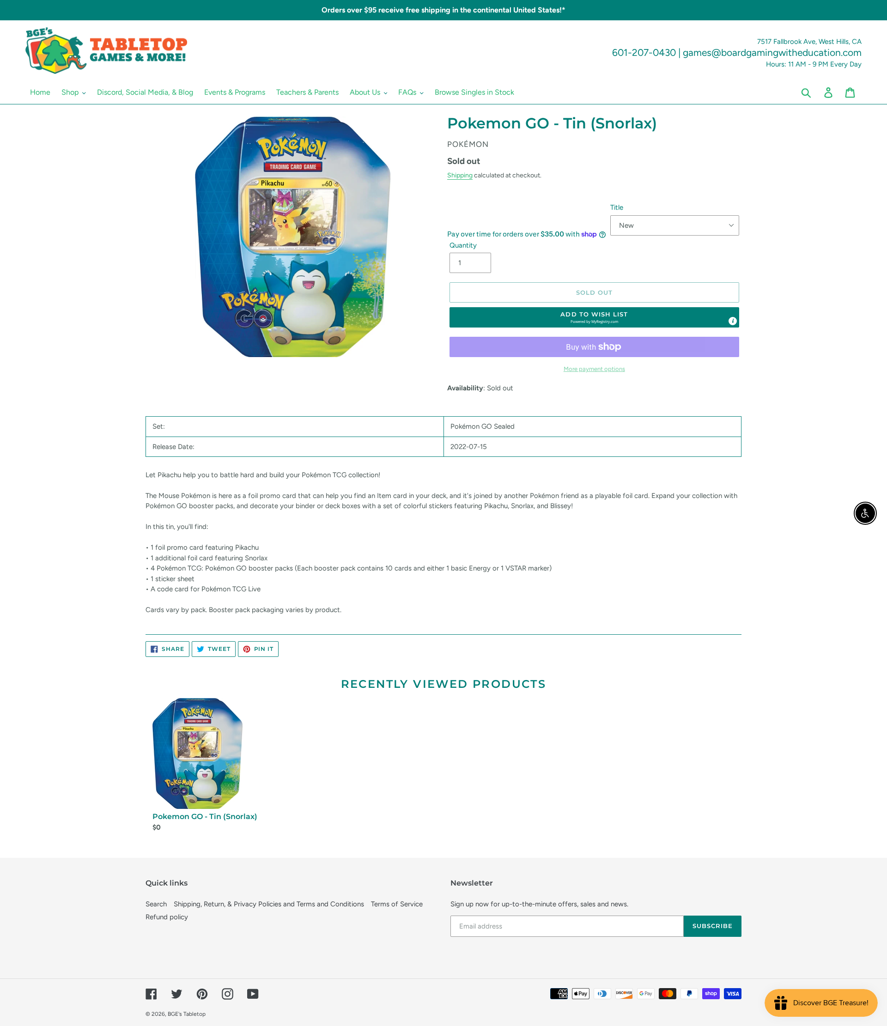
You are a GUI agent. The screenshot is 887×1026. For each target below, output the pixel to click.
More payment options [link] (594, 368)
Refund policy (167, 917)
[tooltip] (733, 321)
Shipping (460, 175)
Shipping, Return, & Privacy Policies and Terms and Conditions (269, 904)
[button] (595, 317)
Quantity (463, 245)
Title (616, 207)
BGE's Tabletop (187, 1014)
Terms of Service (397, 904)
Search (156, 904)
